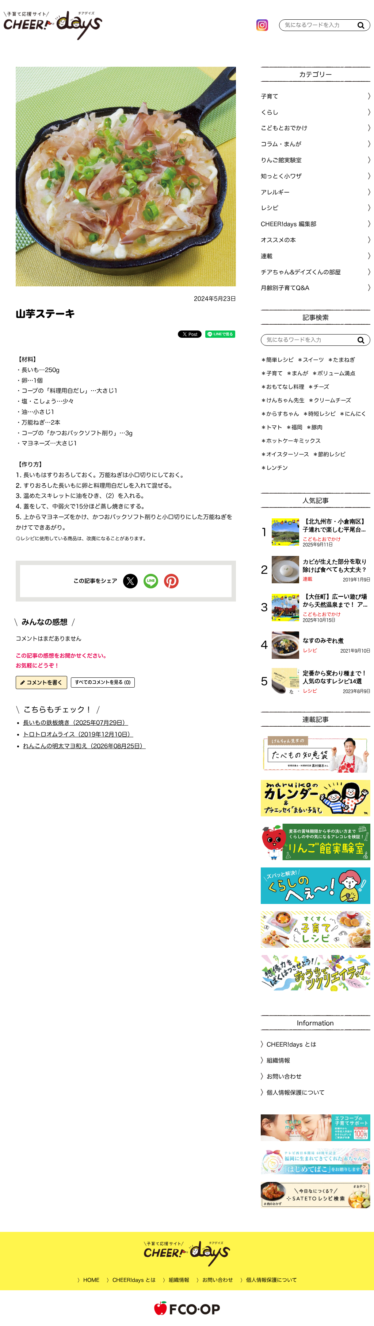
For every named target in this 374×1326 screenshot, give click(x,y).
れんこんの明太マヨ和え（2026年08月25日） (84, 746)
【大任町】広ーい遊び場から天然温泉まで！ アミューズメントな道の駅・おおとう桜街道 (336, 601)
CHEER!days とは (291, 1044)
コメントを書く (43, 682)
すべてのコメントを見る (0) (103, 682)
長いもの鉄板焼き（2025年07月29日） (75, 723)
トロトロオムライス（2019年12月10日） (78, 734)
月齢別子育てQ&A (285, 288)
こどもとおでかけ (322, 539)
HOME (91, 1280)
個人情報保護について (296, 1092)
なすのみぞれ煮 (323, 640)
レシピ (310, 650)
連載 (266, 256)
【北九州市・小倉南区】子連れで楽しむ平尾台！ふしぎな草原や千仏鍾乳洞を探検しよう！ (335, 526)
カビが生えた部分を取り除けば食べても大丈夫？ (335, 565)
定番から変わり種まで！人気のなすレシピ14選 (335, 677)
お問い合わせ (284, 1076)
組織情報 (278, 1060)
